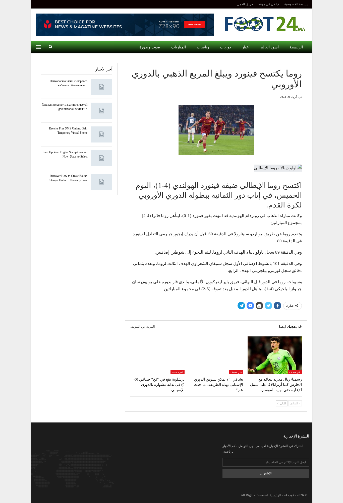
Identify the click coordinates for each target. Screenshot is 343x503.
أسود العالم (270, 47)
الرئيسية (296, 47)
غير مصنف (294, 372)
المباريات (178, 47)
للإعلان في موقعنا (268, 4)
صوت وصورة (149, 47)
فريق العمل (245, 4)
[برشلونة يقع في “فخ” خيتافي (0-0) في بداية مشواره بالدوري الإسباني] (157, 355)
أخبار (246, 47)
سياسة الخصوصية (296, 4)
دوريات (225, 47)
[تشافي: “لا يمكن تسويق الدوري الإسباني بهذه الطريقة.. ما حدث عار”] (216, 355)
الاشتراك (266, 473)
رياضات (203, 47)
